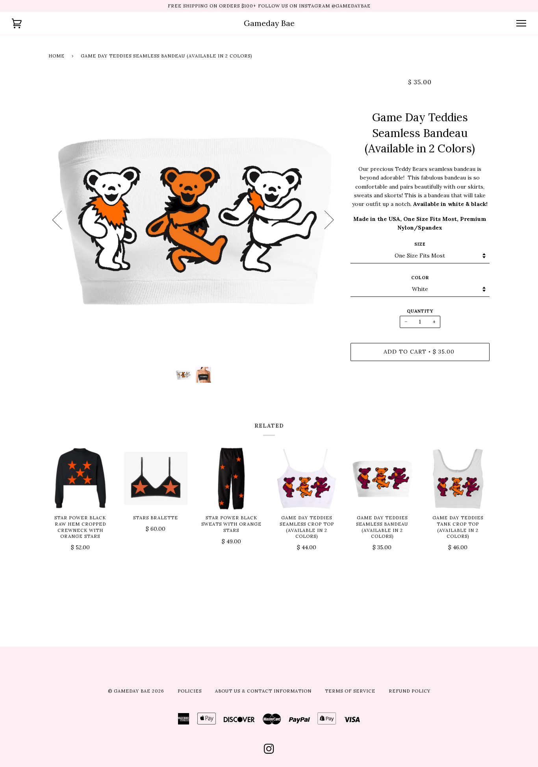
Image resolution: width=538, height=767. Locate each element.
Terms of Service (350, 691)
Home (56, 56)
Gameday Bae (269, 23)
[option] (193, 219)
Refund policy (409, 691)
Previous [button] (61, 219)
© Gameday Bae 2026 (136, 691)
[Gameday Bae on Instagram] (269, 751)
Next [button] (324, 219)
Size (420, 244)
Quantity (420, 311)
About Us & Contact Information (263, 691)
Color (420, 277)
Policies (190, 691)
